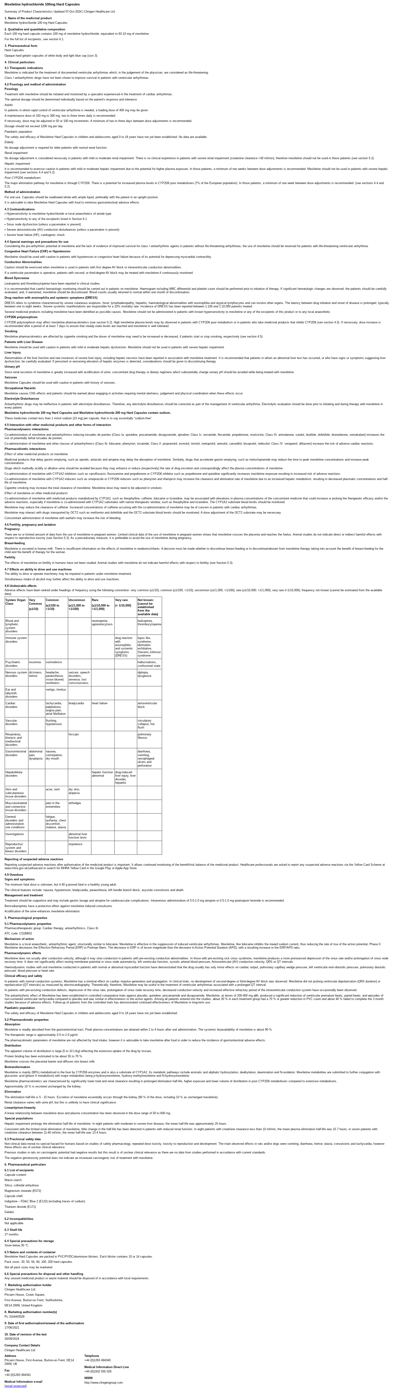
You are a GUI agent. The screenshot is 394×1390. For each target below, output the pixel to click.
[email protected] (16, 1386)
